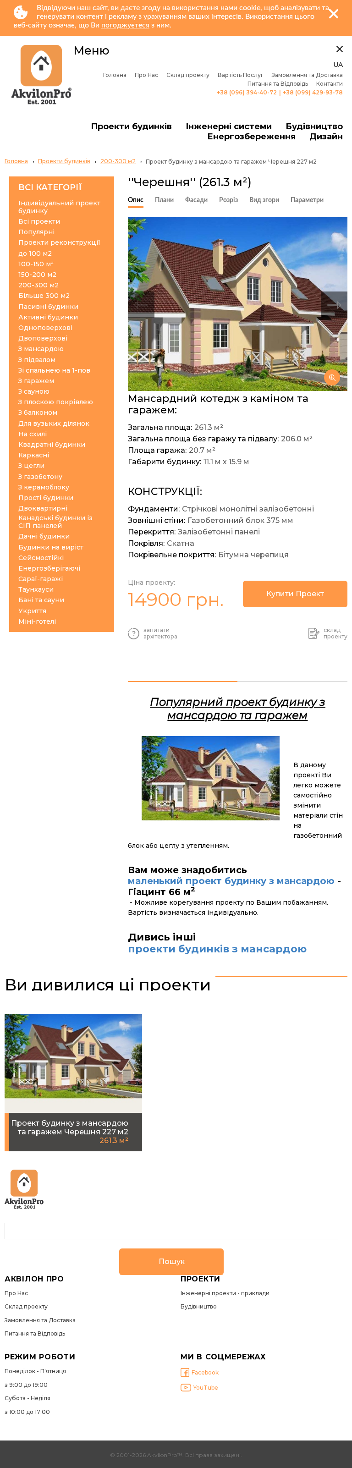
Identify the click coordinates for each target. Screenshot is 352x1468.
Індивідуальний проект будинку (59, 207)
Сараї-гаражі (40, 579)
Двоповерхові (42, 338)
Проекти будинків (131, 127)
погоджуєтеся (125, 25)
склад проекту (335, 633)
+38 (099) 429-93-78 (313, 92)
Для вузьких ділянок (53, 424)
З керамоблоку (43, 487)
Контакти (329, 84)
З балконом (37, 413)
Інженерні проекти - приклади (225, 1293)
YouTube (205, 1387)
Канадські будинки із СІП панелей (55, 522)
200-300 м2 (118, 161)
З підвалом (36, 360)
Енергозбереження (251, 137)
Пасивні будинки (48, 307)
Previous (141, 304)
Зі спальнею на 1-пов (54, 370)
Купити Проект (295, 593)
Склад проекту (187, 75)
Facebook (205, 1372)
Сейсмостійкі (41, 558)
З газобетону (40, 477)
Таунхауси (36, 590)
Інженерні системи (229, 127)
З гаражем (36, 381)
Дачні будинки (44, 536)
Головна (114, 75)
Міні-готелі (37, 622)
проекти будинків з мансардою (217, 949)
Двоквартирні (42, 508)
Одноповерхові (45, 328)
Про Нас (146, 75)
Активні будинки (48, 317)
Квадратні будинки (51, 445)
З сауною (34, 392)
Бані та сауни (41, 600)
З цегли (31, 466)
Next (334, 304)
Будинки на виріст (50, 547)
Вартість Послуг (241, 75)
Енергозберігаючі (49, 568)
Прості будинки (45, 498)
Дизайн (326, 137)
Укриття (32, 611)
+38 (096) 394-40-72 (247, 92)
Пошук (172, 1261)
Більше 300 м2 (44, 296)
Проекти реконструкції (59, 243)
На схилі (32, 434)
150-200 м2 (37, 275)
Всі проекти (39, 221)
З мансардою (41, 349)
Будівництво (314, 127)
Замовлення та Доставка (307, 75)
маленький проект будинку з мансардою (231, 880)
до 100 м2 (35, 254)
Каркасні (33, 455)
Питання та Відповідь (278, 84)
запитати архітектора (160, 633)
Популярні (36, 232)
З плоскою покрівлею (55, 402)
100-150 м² (36, 264)
